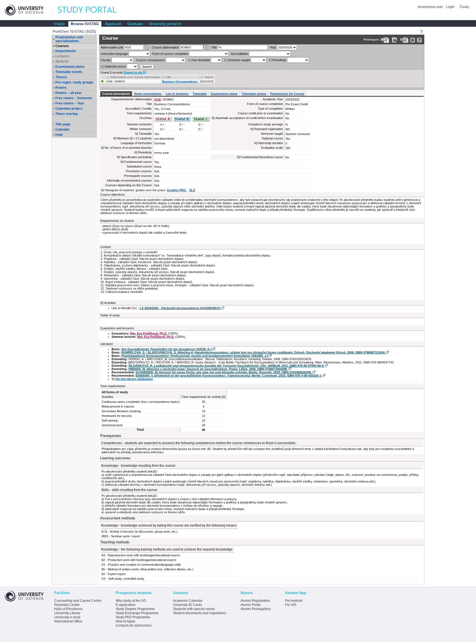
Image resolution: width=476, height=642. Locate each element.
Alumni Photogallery (255, 609)
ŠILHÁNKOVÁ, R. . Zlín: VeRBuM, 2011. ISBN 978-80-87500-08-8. (226, 365)
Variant (208, 77)
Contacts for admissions (134, 625)
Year (273, 47)
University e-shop (67, 617)
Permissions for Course (287, 93)
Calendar (62, 129)
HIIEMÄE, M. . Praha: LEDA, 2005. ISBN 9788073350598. (208, 369)
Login (450, 7)
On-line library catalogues (134, 379)
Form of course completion (170, 53)
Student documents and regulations (199, 613)
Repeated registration (268, 129)
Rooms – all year (68, 93)
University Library (67, 613)
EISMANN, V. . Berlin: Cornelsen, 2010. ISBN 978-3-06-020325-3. (229, 375)
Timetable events (68, 72)
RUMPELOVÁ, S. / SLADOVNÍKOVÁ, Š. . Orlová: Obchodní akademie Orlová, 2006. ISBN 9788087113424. (253, 352)
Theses (61, 77)
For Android (293, 601)
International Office (68, 621)
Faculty (106, 60)
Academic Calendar (188, 601)
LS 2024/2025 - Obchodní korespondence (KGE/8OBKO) (180, 308)
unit (112, 47)
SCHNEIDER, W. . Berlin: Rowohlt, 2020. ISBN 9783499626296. (224, 372)
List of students (177, 93)
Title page (63, 124)
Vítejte (59, 24)
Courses (62, 46)
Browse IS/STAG (85, 24)
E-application (126, 605)
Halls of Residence (68, 609)
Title (214, 47)
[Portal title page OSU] (92, 10)
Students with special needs (194, 609)
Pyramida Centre (67, 605)
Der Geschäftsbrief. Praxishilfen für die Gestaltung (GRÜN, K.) (166, 349)
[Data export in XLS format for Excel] (394, 40)
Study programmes (148, 93)
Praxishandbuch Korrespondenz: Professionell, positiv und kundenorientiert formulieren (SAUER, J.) (194, 355)
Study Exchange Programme (137, 613)
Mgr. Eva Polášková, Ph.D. (148, 333)
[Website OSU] (28, 10)
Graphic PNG (177, 190)
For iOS (290, 605)
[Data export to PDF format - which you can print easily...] (385, 40)
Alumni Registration (255, 601)
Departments (65, 51)
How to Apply (125, 621)
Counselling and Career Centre (77, 601)
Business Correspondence (180, 81)
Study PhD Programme (133, 617)
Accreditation (239, 53)
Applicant (113, 24)
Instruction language (114, 53)
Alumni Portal (250, 605)
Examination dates (70, 67)
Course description (116, 93)
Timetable (200, 93)
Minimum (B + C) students (134, 138)
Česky (464, 7)
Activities (110, 302)
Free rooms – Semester (74, 98)
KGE (157, 99)
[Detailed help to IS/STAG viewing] (419, 40)
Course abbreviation (165, 47)
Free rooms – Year (69, 103)
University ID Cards (187, 605)
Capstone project (68, 108)
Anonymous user (431, 7)
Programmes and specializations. (69, 39)
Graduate (135, 24)
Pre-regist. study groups (74, 82)
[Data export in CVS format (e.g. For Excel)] (404, 40)
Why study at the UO (131, 601)
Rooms (61, 88)
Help (59, 135)
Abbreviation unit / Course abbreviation (135, 77)
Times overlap (66, 114)
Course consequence (150, 60)
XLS (192, 190)
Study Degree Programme (135, 609)
